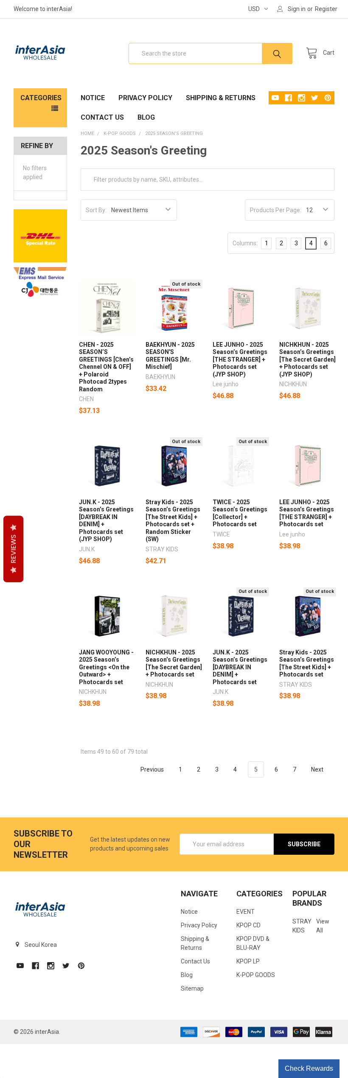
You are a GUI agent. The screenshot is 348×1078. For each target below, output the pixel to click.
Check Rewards (309, 1068)
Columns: (245, 243)
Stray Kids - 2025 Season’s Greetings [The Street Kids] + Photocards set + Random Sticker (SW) (173, 521)
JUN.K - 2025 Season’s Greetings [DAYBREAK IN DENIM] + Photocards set (240, 667)
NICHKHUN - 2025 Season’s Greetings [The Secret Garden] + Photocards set (174, 663)
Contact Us (102, 117)
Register (326, 9)
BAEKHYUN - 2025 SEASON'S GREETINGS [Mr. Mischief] (170, 356)
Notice (93, 98)
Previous (151, 769)
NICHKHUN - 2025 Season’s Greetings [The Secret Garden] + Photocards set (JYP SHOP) (307, 359)
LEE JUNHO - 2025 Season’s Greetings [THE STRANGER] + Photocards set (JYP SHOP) (240, 359)
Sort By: (96, 210)
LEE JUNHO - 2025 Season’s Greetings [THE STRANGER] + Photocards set (306, 513)
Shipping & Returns (220, 98)
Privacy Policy (145, 98)
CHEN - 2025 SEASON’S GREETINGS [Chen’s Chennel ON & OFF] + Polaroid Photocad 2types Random (106, 367)
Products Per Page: (275, 210)
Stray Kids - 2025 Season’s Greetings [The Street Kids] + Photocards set (306, 663)
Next (318, 769)
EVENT (245, 911)
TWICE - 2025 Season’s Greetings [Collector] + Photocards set (240, 513)
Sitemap (192, 988)
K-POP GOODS (255, 974)
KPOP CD (248, 925)
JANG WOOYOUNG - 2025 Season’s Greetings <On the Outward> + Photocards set (106, 667)
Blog (146, 117)
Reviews (13, 549)
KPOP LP (248, 961)
